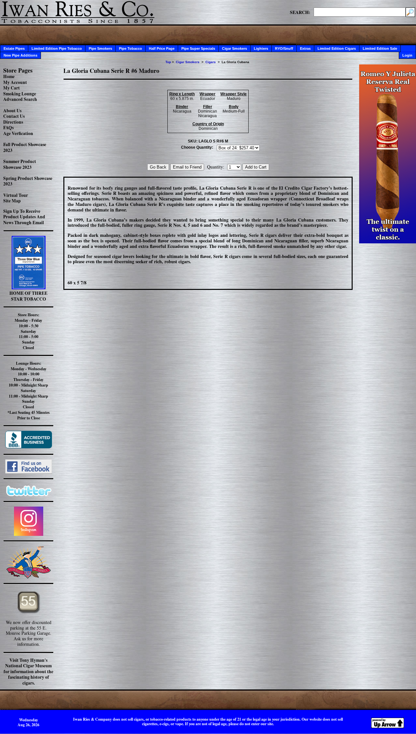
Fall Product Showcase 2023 (24, 147)
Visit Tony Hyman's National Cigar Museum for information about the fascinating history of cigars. (28, 671)
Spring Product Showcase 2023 (27, 181)
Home (9, 76)
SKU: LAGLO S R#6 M (208, 141)
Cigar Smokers (234, 48)
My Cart (11, 88)
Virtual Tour (15, 195)
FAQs (8, 127)
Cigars (210, 62)
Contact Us (14, 116)
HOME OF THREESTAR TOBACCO (28, 296)
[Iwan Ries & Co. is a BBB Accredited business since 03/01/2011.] (28, 446)
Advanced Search (20, 99)
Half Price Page (162, 48)
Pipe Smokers (100, 48)
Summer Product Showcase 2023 (19, 164)
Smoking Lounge (19, 93)
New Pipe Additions (20, 55)
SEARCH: (300, 12)
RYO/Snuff (284, 48)
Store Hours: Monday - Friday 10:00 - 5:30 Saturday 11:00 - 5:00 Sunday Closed (28, 331)
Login (407, 55)
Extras (305, 48)
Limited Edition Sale (380, 48)
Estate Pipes (14, 48)
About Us (12, 110)
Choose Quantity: (197, 147)
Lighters (261, 48)
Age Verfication (18, 133)
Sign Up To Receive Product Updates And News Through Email (24, 217)
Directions (13, 122)
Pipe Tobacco (130, 48)
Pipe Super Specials (198, 48)
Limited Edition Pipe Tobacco (57, 48)
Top (168, 62)
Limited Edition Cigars (337, 48)
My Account (15, 82)
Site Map (12, 200)
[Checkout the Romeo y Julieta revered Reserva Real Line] (387, 241)
